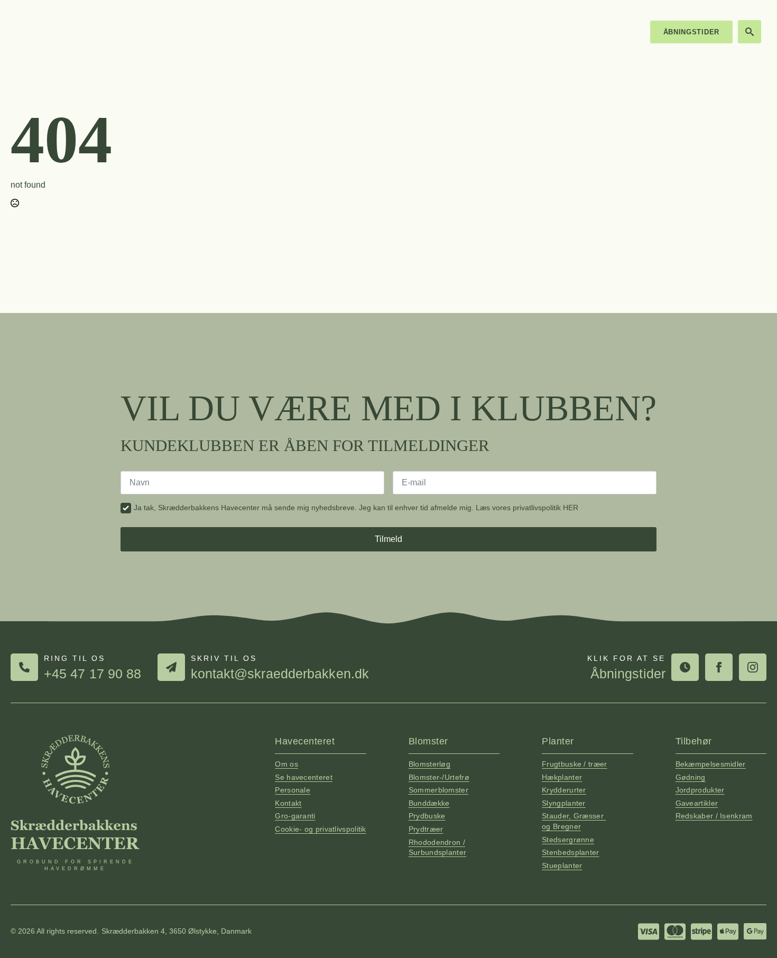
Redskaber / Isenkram (714, 816)
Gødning (691, 777)
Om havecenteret (455, 32)
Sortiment (381, 32)
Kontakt (608, 32)
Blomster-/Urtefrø (439, 777)
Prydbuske (427, 816)
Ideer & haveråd (542, 32)
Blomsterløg (429, 764)
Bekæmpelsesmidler (711, 764)
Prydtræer (426, 829)
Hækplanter (562, 777)
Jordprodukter (700, 790)
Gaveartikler (697, 803)
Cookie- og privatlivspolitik (320, 829)
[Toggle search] (749, 31)
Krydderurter (564, 790)
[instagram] (752, 667)
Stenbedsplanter (570, 852)
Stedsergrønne (568, 839)
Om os (286, 764)
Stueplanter (562, 865)
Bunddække (429, 803)
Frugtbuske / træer (574, 764)
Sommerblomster (438, 790)
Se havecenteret (303, 777)
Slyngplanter (564, 803)
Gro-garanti (295, 816)
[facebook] (719, 667)
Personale (292, 790)
